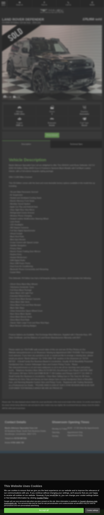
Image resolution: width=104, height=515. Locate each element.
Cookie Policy (42, 498)
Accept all (44, 510)
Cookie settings (92, 510)
